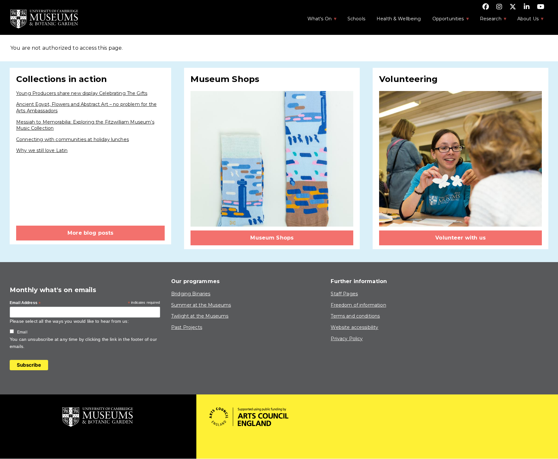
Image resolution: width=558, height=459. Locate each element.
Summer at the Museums (201, 305)
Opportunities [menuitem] (445, 21)
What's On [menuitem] (316, 21)
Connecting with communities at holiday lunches (72, 139)
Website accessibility (354, 327)
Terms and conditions (355, 316)
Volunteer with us (460, 238)
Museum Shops (272, 238)
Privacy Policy (347, 339)
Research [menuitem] (487, 21)
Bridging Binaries (191, 294)
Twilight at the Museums (199, 316)
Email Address (25, 303)
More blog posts (90, 233)
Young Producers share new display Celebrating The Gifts (81, 93)
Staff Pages (344, 294)
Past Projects (186, 327)
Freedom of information (358, 305)
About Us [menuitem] (525, 21)
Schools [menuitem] (356, 19)
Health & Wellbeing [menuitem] (399, 19)
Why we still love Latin (41, 150)
